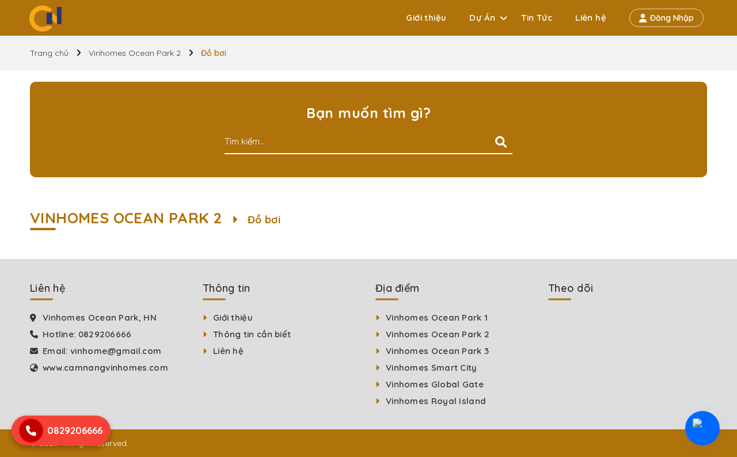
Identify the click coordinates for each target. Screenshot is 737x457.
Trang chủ (49, 53)
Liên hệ (590, 17)
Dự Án (482, 17)
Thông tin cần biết (252, 334)
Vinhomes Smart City (431, 367)
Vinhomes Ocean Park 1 (437, 317)
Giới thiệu (426, 17)
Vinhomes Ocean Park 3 (437, 350)
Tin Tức (536, 17)
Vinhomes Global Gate (435, 384)
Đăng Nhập (672, 18)
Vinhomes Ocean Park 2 (135, 53)
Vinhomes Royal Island (436, 400)
